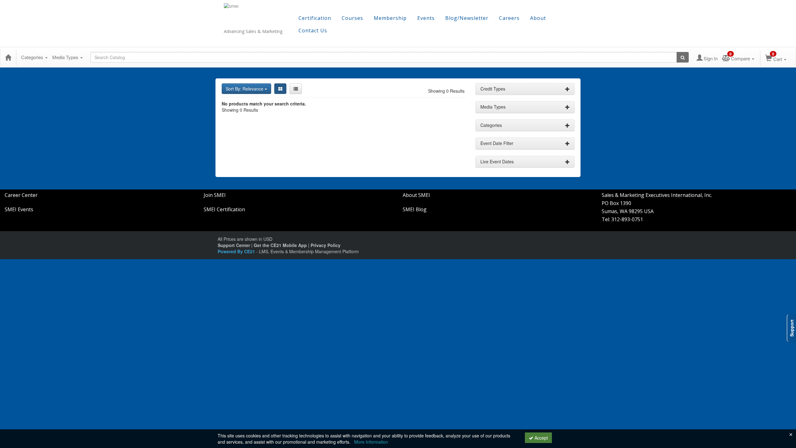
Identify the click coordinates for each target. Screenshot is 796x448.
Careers (509, 18)
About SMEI (416, 195)
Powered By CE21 (237, 251)
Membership (390, 18)
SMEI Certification (224, 209)
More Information (371, 442)
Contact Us (312, 30)
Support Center (234, 245)
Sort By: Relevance (245, 89)
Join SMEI (215, 195)
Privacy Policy (325, 245)
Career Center (21, 195)
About (538, 18)
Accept (540, 438)
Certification (314, 18)
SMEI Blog (415, 209)
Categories (32, 57)
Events (426, 18)
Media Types (66, 57)
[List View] (295, 88)
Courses (352, 18)
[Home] (8, 57)
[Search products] (683, 57)
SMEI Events (19, 209)
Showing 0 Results (446, 91)
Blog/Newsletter (466, 18)
